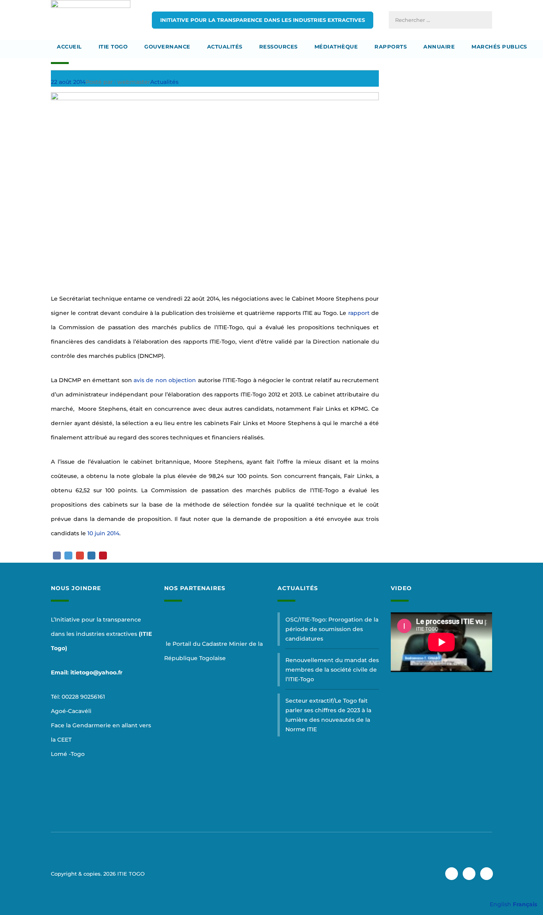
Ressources (278, 46)
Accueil (69, 46)
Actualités (224, 46)
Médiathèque (336, 46)
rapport (359, 313)
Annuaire (439, 46)
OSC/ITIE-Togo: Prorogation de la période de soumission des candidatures (331, 629)
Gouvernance (167, 46)
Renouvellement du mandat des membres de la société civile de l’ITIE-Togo (332, 670)
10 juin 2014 (103, 533)
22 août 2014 (68, 81)
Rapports (390, 46)
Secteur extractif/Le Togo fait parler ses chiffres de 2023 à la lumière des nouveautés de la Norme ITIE (328, 715)
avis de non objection (165, 380)
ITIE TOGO (113, 46)
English (500, 904)
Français (525, 904)
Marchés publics (499, 46)
